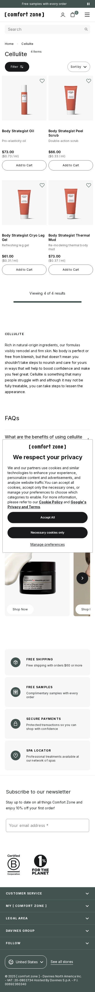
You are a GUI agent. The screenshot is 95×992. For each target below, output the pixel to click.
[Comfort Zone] (24, 15)
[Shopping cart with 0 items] (73, 15)
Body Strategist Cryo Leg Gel (24, 237)
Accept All (47, 517)
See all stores (62, 962)
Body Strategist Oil (18, 131)
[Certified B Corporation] (13, 864)
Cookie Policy (51, 502)
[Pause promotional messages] (88, 4)
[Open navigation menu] (87, 15)
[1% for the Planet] (40, 864)
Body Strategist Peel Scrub (66, 133)
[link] (37, 573)
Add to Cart (24, 165)
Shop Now (20, 609)
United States (27, 962)
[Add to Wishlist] (42, 81)
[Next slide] (82, 578)
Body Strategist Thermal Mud (69, 237)
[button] (24, 118)
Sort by (76, 67)
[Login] (63, 15)
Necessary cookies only (47, 533)
